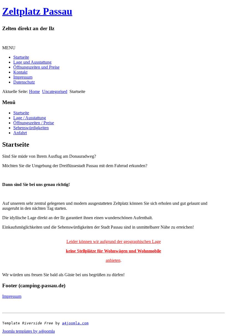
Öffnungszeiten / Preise (33, 122)
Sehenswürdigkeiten (31, 127)
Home (34, 91)
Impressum (22, 77)
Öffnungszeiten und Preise (36, 67)
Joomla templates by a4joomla (28, 331)
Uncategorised (54, 91)
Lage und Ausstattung (32, 62)
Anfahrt (20, 132)
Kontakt (20, 72)
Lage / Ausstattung (29, 117)
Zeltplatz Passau (37, 11)
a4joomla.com (75, 323)
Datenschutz (24, 82)
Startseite (21, 57)
